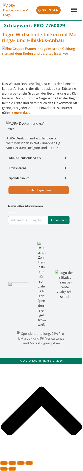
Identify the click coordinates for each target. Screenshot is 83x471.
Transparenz (17, 168)
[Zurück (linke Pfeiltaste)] (4, 469)
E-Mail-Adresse (18, 214)
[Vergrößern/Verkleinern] (4, 463)
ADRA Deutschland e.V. (25, 158)
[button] (38, 158)
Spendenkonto (19, 178)
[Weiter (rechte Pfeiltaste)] (12, 469)
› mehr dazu (21, 112)
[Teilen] (21, 463)
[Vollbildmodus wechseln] (12, 463)
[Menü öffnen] (73, 10)
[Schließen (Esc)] (29, 463)
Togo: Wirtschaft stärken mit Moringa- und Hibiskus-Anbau (40, 37)
